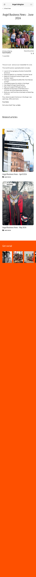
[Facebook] (33, 53)
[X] (31, 53)
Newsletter (10, 131)
